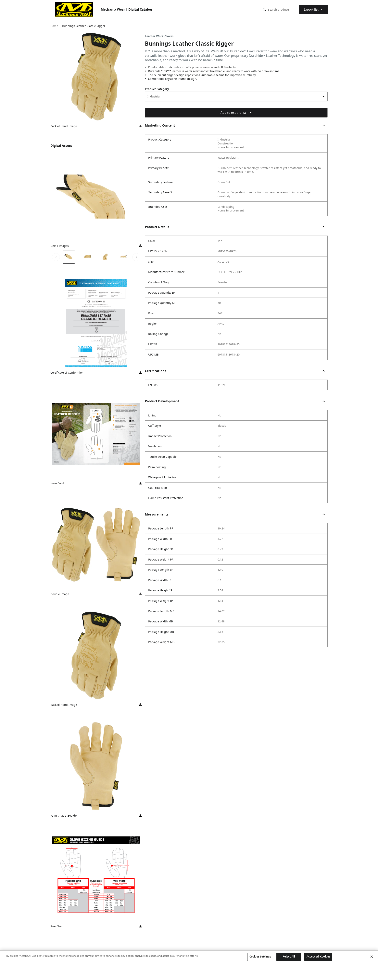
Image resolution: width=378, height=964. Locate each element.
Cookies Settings (260, 956)
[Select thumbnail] (69, 257)
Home (54, 26)
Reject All (289, 956)
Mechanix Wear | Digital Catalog (126, 9)
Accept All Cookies (318, 956)
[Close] (371, 956)
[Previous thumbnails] (56, 257)
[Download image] (140, 126)
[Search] (264, 9)
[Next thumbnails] (136, 257)
